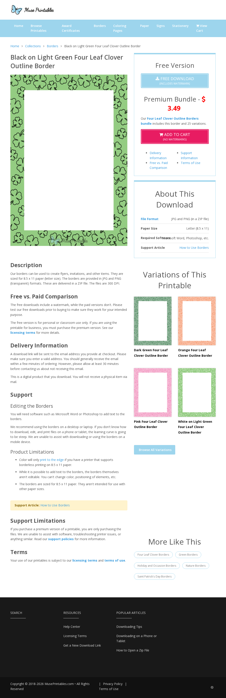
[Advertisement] (175, 499)
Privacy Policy (112, 684)
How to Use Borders (55, 505)
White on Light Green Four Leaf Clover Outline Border (195, 426)
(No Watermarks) (176, 136)
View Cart (201, 28)
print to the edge (52, 460)
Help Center (71, 626)
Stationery (180, 26)
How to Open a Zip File (132, 650)
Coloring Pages (119, 28)
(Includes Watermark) (176, 80)
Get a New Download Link (82, 645)
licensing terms (22, 332)
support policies (61, 539)
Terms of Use (190, 163)
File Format (149, 219)
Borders (100, 26)
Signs (160, 26)
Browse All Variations (155, 450)
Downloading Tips (129, 626)
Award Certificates (71, 28)
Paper (144, 26)
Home (18, 26)
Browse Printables (38, 28)
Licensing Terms (75, 636)
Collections (33, 46)
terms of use (114, 560)
